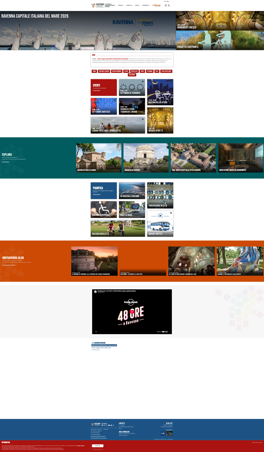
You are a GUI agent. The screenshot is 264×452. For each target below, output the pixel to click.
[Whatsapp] (113, 425)
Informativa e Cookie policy (160, 439)
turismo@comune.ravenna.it (98, 436)
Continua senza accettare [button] (257, 442)
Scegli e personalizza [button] (97, 449)
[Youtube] (109, 425)
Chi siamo (122, 425)
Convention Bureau (167, 427)
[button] (168, 5)
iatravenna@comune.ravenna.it (99, 438)
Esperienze (146, 5)
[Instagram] (104, 425)
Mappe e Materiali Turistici (127, 433)
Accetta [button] (97, 445)
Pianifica (129, 5)
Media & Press (123, 435)
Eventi (137, 5)
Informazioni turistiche (126, 427)
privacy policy (80, 445)
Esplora (120, 5)
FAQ (120, 428)
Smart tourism (168, 425)
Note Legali (170, 439)
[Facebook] (102, 425)
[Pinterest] (111, 425)
